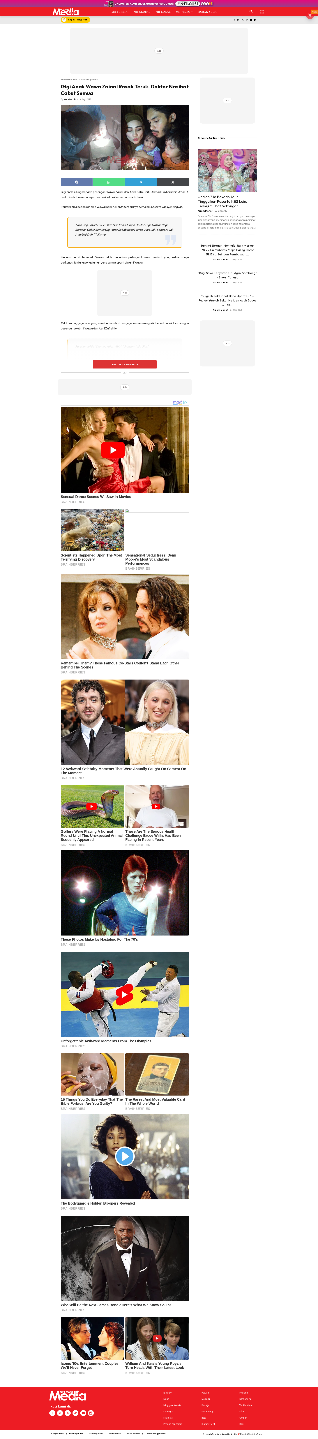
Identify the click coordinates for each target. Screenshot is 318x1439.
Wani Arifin (70, 99)
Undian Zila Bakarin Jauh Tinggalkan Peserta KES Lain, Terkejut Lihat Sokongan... (222, 201)
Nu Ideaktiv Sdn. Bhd (229, 1434)
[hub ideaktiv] (262, 10)
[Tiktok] (247, 20)
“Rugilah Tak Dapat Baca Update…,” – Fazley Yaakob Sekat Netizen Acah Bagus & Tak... (227, 300)
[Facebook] (234, 20)
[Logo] (65, 11)
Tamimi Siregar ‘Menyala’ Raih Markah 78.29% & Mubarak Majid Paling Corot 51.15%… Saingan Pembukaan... (227, 249)
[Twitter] (243, 20)
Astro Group (257, 1434)
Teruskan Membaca (125, 364)
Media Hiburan (69, 79)
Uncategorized (89, 79)
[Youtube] (251, 20)
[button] (251, 11)
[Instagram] (238, 20)
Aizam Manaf (205, 210)
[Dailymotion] (255, 20)
